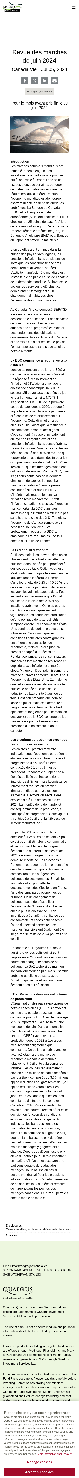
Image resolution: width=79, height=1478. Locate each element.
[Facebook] (24, 81)
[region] (39, 1439)
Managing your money (39, 91)
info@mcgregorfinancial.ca (29, 1266)
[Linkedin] (44, 81)
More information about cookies (55, 1454)
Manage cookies (39, 1462)
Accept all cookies (39, 1471)
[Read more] (12, 1235)
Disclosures (14, 1225)
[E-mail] (54, 81)
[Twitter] (35, 81)
